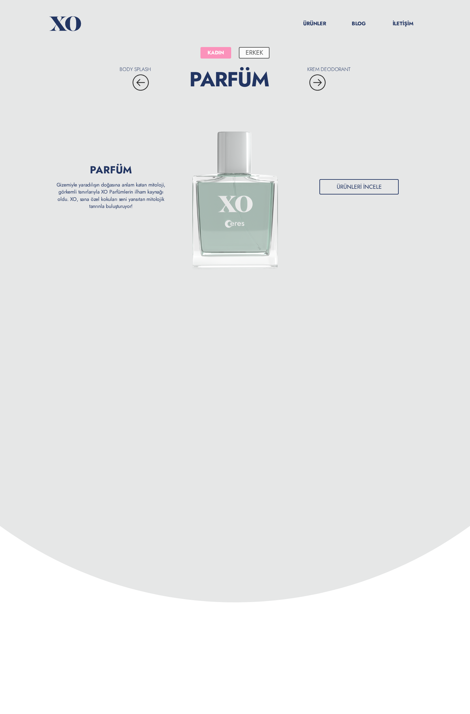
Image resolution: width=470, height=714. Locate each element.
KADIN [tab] (216, 52)
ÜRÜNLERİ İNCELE (359, 187)
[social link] (450, 648)
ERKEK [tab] (254, 52)
